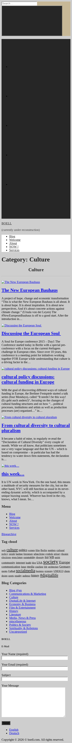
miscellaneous (17, 621)
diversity (40, 557)
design (4, 575)
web (4, 550)
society (50, 562)
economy (49, 571)
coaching (39, 566)
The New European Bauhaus (30, 290)
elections (6, 557)
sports (11, 575)
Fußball (11, 571)
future (23, 566)
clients (67, 571)
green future (17, 557)
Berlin (44, 550)
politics (23, 550)
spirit (57, 557)
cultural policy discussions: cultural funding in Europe (28, 379)
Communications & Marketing (27, 593)
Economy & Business (22, 604)
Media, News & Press (22, 618)
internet (20, 562)
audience (26, 575)
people (12, 554)
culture (12, 549)
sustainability (29, 557)
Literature (15, 614)
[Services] (38, 184)
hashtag (19, 554)
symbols (49, 554)
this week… (13, 473)
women (31, 550)
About (13, 243)
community (8, 562)
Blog (12, 236)
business (40, 571)
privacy (57, 554)
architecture (53, 566)
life (45, 566)
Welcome (15, 239)
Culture (13, 597)
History (13, 611)
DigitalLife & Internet (22, 600)
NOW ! (13, 246)
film (38, 550)
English (13, 729)
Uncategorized (18, 631)
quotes (4, 571)
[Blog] (38, 66)
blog (34, 562)
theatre (64, 553)
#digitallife (49, 575)
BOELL (7, 223)
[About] (38, 125)
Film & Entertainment (22, 607)
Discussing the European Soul (31, 333)
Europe (64, 562)
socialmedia (25, 570)
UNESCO (58, 571)
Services (14, 250)
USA (39, 562)
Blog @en (15, 590)
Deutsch (14, 733)
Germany (64, 566)
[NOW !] (38, 155)
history (35, 575)
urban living (39, 554)
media (30, 566)
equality (18, 575)
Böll (47, 557)
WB (51, 557)
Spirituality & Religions (23, 628)
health (28, 562)
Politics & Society (20, 624)
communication (11, 566)
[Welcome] (38, 96)
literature (28, 553)
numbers (52, 550)
